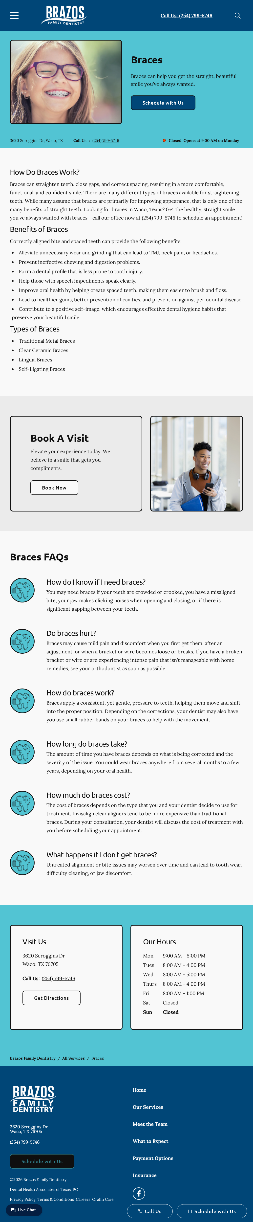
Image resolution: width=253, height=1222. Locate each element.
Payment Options (153, 1158)
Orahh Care (103, 1199)
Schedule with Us (163, 102)
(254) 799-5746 (105, 140)
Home (139, 1090)
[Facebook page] (139, 1193)
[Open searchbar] (237, 15)
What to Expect (150, 1141)
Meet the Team (150, 1124)
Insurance (145, 1175)
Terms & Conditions (56, 1199)
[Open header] (15, 15)
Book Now (54, 487)
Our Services (148, 1107)
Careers (83, 1199)
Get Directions (51, 998)
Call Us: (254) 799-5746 (186, 15)
